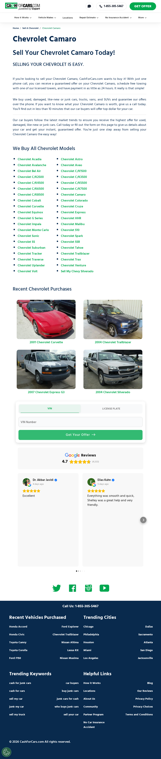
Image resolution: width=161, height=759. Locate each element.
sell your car (71, 715)
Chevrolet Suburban (31, 247)
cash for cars (17, 691)
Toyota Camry (17, 642)
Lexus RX (73, 650)
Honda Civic (17, 635)
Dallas (149, 627)
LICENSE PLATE (111, 409)
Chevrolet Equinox (30, 212)
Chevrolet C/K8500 (31, 194)
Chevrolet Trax (71, 259)
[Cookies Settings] (6, 752)
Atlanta (148, 642)
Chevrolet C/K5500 (74, 183)
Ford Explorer (70, 627)
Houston (88, 642)
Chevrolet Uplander (31, 265)
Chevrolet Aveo (71, 165)
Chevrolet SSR (70, 242)
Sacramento (145, 635)
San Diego (146, 650)
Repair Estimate (88, 18)
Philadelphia (91, 635)
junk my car (16, 707)
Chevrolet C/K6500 (31, 188)
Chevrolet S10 (70, 230)
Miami (87, 650)
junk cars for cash (68, 699)
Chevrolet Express (73, 212)
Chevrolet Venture (73, 265)
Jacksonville (145, 658)
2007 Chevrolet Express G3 (46, 392)
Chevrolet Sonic (28, 236)
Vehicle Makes (45, 18)
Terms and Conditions (139, 715)
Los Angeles (90, 658)
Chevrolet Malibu (73, 224)
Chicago (88, 627)
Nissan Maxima (69, 658)
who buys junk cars (67, 707)
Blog (150, 683)
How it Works (21, 18)
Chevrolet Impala (29, 224)
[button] (18, 520)
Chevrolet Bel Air (29, 171)
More (141, 18)
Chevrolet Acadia (29, 159)
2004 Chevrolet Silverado (113, 392)
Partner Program (93, 715)
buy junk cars (70, 691)
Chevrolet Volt (28, 271)
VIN (50, 408)
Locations (68, 18)
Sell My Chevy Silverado (77, 271)
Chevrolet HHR (71, 218)
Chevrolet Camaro (73, 194)
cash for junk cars (20, 683)
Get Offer (143, 6)
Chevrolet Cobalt (29, 200)
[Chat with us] (89, 6)
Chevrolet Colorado (74, 200)
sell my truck (17, 715)
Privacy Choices (143, 707)
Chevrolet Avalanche (32, 165)
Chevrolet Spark (72, 236)
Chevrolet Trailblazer (75, 253)
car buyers (72, 683)
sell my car (15, 699)
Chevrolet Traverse (30, 259)
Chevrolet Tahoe (72, 247)
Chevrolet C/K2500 (31, 177)
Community (90, 707)
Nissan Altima (70, 642)
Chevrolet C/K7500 (74, 188)
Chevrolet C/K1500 (74, 171)
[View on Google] (26, 482)
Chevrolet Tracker (30, 253)
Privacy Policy (144, 699)
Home (16, 28)
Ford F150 (15, 658)
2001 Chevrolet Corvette (46, 342)
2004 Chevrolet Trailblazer (113, 342)
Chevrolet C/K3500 (74, 177)
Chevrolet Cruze (72, 206)
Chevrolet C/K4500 (31, 183)
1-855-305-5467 (113, 6)
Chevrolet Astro (72, 159)
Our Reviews (145, 691)
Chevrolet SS (26, 242)
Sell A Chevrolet (30, 28)
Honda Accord (18, 627)
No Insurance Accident (117, 18)
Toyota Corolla (18, 650)
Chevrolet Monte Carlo (33, 230)
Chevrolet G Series (30, 218)
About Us (89, 699)
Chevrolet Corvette (31, 206)
